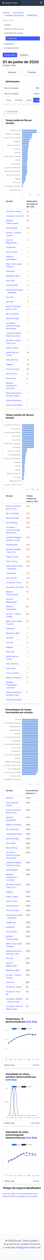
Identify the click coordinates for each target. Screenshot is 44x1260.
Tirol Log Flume (12, 369)
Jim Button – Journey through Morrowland (13, 326)
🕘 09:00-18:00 (11, 111)
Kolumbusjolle (12, 285)
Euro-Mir (9, 297)
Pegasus (9, 364)
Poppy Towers (12, 348)
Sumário (7, 25)
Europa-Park (10, 55)
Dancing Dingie (12, 318)
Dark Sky (31, 1021)
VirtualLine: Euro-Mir (14, 216)
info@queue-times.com (28, 1247)
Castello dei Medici (14, 405)
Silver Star (10, 280)
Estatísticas (9, 44)
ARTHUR (9, 302)
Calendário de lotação (13, 33)
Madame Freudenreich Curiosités (11, 385)
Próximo (32, 72)
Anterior (12, 72)
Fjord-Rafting (11, 228)
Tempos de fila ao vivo (14, 29)
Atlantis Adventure (14, 400)
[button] (41, 3)
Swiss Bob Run (12, 360)
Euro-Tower (11, 378)
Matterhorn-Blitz (13, 276)
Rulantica (24, 55)
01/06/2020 (12, 38)
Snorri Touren (11, 252)
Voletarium (10, 271)
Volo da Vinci (11, 374)
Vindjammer (11, 247)
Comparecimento (11, 48)
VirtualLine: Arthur (13, 211)
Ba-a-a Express (12, 314)
